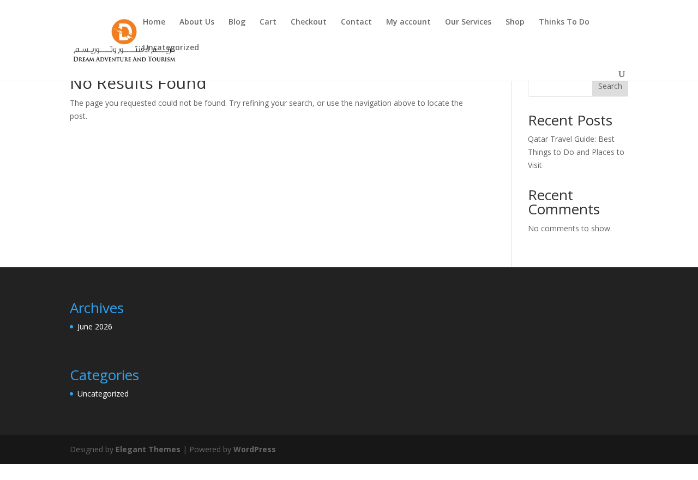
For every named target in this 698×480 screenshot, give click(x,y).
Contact (356, 22)
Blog (236, 22)
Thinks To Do (564, 22)
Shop (515, 22)
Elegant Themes (148, 449)
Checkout (309, 22)
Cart (268, 22)
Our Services (468, 22)
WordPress (254, 449)
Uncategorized (171, 48)
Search (610, 86)
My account (408, 22)
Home (154, 22)
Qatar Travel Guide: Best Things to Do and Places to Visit (576, 152)
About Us (196, 22)
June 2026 (94, 326)
